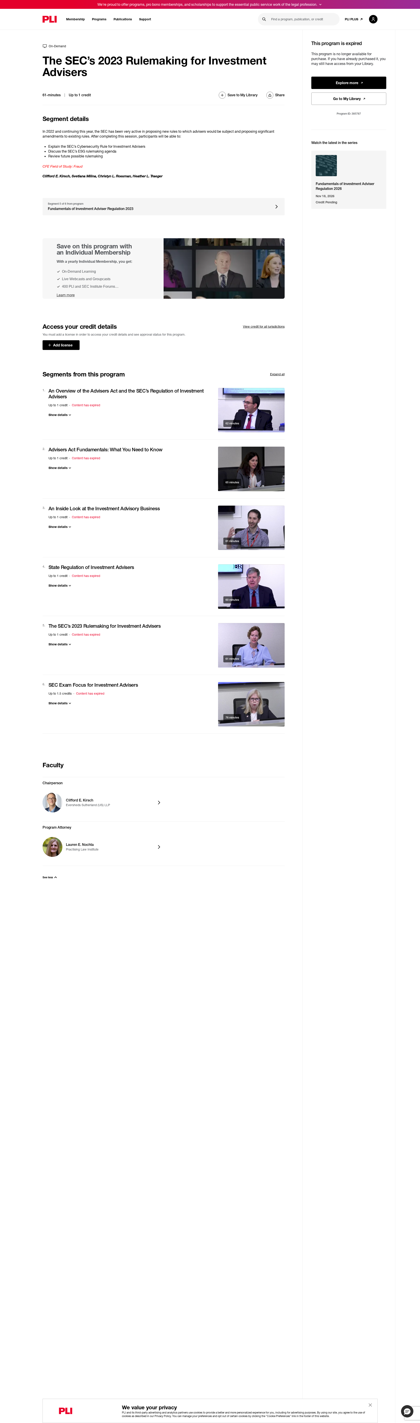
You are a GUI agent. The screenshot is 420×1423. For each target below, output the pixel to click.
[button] (407, 1411)
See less (48, 877)
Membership (75, 19)
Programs (99, 19)
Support (145, 19)
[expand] (320, 4)
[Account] (373, 19)
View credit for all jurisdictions (264, 326)
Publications (123, 19)
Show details (58, 415)
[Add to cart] (251, 410)
